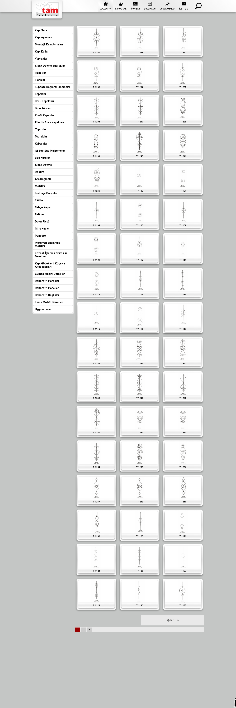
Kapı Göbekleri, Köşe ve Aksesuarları (50, 265)
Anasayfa (105, 9)
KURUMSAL (120, 9)
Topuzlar (40, 129)
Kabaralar (41, 143)
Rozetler (40, 72)
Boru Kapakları (44, 101)
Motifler (40, 186)
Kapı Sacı (41, 30)
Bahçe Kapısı (43, 207)
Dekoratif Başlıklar (47, 295)
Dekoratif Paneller (47, 288)
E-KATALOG (150, 9)
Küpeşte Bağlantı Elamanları (53, 87)
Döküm (39, 172)
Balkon (39, 214)
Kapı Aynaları (43, 37)
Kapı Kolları (42, 51)
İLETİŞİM (183, 9)
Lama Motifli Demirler (49, 302)
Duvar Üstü (42, 221)
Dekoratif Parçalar (47, 281)
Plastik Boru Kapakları (49, 122)
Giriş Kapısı (42, 228)
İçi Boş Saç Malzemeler (50, 150)
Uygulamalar (167, 9)
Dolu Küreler (43, 108)
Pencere (40, 235)
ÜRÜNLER (135, 9)
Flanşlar (40, 80)
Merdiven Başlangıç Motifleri (47, 244)
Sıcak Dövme (43, 165)
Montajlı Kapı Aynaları (49, 44)
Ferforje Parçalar (46, 193)
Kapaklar (40, 94)
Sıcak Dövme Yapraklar (50, 65)
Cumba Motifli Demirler (50, 273)
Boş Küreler (42, 157)
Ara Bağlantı (43, 179)
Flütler (39, 200)
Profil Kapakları (45, 115)
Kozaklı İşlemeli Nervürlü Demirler (51, 254)
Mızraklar (41, 136)
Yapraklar (41, 58)
